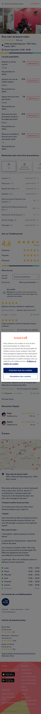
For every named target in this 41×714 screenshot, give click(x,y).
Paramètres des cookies (20, 377)
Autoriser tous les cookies (20, 370)
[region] (20, 357)
